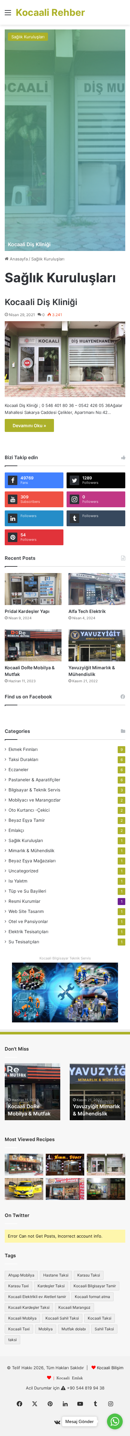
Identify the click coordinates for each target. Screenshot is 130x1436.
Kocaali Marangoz (74, 1307)
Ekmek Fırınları (23, 749)
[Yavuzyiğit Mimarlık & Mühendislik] (96, 645)
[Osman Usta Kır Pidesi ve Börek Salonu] (65, 1189)
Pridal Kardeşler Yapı (27, 611)
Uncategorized (23, 870)
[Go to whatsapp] (115, 1421)
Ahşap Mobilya (21, 1275)
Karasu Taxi (18, 1285)
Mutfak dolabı (74, 1329)
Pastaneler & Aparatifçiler (34, 779)
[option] (65, 140)
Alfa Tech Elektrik (87, 611)
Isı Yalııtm (18, 880)
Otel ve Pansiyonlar (28, 921)
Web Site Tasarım (26, 911)
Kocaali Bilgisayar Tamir (95, 1285)
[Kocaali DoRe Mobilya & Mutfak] (33, 645)
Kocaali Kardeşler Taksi (29, 1307)
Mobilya (45, 1329)
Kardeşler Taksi (51, 1285)
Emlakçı (16, 830)
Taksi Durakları (23, 759)
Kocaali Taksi (99, 1318)
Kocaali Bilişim (110, 1367)
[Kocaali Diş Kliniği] (65, 140)
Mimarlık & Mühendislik (31, 850)
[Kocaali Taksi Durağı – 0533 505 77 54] (24, 1189)
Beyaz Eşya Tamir (27, 820)
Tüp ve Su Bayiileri (27, 891)
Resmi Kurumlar (24, 901)
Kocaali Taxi (19, 1329)
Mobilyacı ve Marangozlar (35, 799)
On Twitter (17, 1215)
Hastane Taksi (55, 1275)
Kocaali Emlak (69, 1378)
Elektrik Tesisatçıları (28, 931)
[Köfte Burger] (106, 1189)
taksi (12, 1339)
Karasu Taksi (88, 1275)
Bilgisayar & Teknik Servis (34, 789)
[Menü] (8, 15)
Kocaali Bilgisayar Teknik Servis (65, 958)
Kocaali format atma (92, 1296)
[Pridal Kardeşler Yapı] (33, 589)
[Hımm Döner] (65, 1165)
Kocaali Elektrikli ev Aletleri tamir (37, 1296)
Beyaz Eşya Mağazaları (32, 860)
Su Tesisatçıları (24, 941)
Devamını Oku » (29, 425)
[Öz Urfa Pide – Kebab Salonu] (24, 1165)
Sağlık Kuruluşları (27, 36)
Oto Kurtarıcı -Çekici (29, 810)
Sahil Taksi (104, 1329)
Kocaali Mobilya (22, 1318)
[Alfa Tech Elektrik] (96, 589)
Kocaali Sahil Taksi (62, 1318)
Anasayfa (18, 258)
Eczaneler (18, 769)
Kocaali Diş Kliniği (29, 244)
